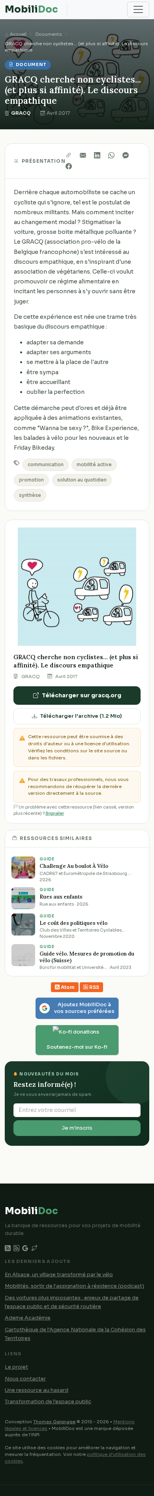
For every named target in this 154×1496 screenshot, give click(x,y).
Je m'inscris (77, 1128)
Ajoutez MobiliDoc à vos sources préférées (84, 1008)
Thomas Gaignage (54, 1421)
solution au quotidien (82, 480)
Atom (67, 987)
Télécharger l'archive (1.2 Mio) (81, 716)
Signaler (54, 813)
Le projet (16, 1367)
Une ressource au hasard (36, 1390)
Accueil (17, 34)
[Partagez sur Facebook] (70, 166)
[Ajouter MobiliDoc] (25, 1248)
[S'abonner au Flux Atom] (8, 1248)
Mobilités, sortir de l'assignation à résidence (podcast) (74, 1286)
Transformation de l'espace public (48, 1402)
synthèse (30, 495)
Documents (49, 34)
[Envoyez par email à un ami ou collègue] (87, 155)
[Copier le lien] (73, 155)
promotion (31, 480)
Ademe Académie (28, 1318)
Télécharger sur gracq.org (81, 695)
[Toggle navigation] (138, 9)
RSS (93, 987)
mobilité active (94, 464)
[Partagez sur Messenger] (127, 155)
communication (46, 464)
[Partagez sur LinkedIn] (101, 155)
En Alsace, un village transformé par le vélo (59, 1275)
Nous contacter (25, 1379)
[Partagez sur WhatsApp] (115, 155)
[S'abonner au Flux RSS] (16, 1248)
